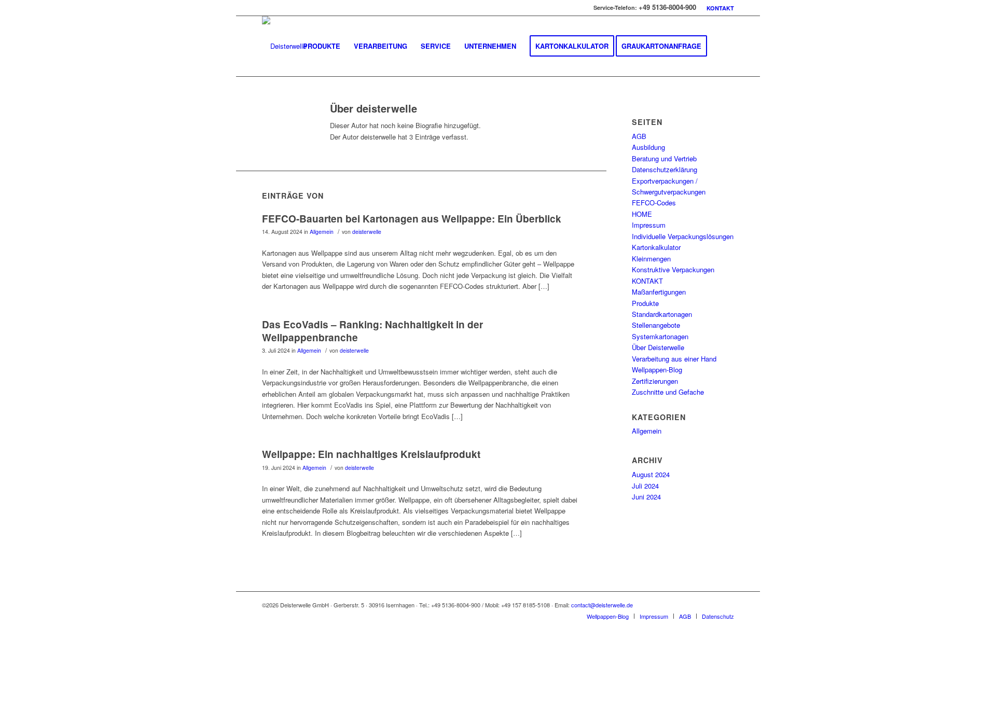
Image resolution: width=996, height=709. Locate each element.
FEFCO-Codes (654, 202)
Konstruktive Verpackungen (673, 269)
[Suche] (724, 46)
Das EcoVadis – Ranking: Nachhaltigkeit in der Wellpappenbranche (372, 330)
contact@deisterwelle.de (602, 605)
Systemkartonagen (660, 336)
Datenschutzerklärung (664, 169)
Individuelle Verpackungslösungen (683, 236)
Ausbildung (648, 147)
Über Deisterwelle (658, 347)
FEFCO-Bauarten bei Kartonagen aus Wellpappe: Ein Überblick (411, 219)
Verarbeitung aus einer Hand (674, 359)
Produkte (645, 303)
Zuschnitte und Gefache (668, 392)
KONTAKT (720, 8)
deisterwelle (366, 231)
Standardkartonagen (662, 314)
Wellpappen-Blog (657, 369)
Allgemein (322, 231)
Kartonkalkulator (656, 247)
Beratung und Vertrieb (664, 158)
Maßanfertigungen (659, 292)
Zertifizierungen (655, 381)
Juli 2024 (645, 486)
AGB (639, 136)
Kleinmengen (651, 258)
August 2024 (651, 474)
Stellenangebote (656, 325)
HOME (642, 214)
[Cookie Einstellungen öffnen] (314, 703)
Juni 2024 (646, 497)
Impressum (649, 225)
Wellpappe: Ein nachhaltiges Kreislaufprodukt (371, 454)
